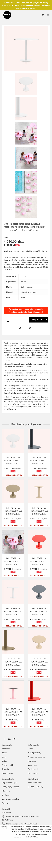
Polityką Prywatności (34, 829)
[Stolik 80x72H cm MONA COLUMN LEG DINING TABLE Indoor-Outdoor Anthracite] (39, 592)
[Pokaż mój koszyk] (42, 15)
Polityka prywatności (10, 787)
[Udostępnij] (26, 328)
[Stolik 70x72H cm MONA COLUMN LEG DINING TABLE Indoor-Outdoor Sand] (39, 491)
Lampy (4, 757)
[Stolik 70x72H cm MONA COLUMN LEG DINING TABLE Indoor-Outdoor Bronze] (13, 491)
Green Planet (7, 773)
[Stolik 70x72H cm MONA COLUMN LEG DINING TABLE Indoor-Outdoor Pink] (13, 542)
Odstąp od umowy (35, 787)
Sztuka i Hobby (8, 765)
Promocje (32, 761)
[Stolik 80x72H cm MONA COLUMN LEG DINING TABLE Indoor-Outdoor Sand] (39, 642)
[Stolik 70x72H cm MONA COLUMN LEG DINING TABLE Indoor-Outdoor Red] (39, 542)
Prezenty (5, 803)
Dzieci (4, 761)
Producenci (33, 773)
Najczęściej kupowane (37, 757)
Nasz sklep (6, 812)
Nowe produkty (34, 753)
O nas (30, 748)
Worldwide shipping (10, 799)
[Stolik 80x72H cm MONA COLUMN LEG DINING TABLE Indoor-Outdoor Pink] (13, 692)
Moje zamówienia (35, 782)
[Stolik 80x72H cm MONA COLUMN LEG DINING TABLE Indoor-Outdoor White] (13, 592)
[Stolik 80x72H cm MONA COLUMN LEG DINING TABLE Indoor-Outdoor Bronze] (13, 642)
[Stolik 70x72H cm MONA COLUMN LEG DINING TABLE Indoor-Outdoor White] (13, 441)
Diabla (6, 238)
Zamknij (4, 826)
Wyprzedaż (32, 765)
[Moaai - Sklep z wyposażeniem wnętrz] (7, 15)
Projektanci (33, 769)
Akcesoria (6, 748)
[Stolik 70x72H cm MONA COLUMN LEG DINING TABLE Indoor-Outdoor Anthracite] (39, 441)
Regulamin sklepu (9, 782)
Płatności (6, 791)
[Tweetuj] (21, 328)
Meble (4, 753)
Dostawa (5, 795)
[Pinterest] (31, 328)
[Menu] (48, 15)
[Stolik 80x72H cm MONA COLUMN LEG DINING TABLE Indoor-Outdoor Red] (39, 692)
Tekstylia (5, 769)
